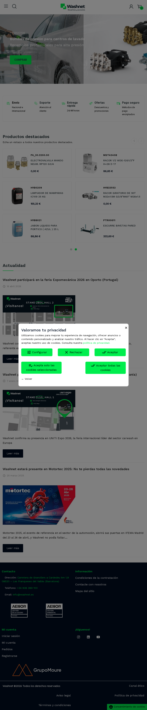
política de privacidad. (96, 343)
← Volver (26, 379)
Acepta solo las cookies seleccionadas (41, 368)
